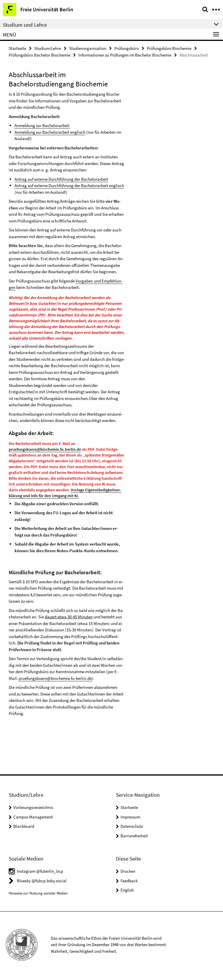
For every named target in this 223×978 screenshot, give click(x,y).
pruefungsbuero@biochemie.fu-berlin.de (45, 449)
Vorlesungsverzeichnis (33, 807)
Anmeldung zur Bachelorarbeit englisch (50, 132)
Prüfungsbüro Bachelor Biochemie (39, 55)
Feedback (129, 880)
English (127, 890)
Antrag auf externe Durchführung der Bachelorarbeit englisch (69, 185)
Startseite (17, 48)
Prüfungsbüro (126, 48)
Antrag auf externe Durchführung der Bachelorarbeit (61, 179)
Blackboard (23, 826)
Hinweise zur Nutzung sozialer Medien (38, 893)
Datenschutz (132, 826)
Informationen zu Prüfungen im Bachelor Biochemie (124, 55)
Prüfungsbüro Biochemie (169, 48)
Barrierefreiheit (134, 835)
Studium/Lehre (47, 48)
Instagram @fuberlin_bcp (40, 871)
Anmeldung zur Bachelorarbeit (42, 125)
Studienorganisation (87, 48)
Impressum (130, 817)
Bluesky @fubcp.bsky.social (41, 880)
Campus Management (33, 817)
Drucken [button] (128, 871)
